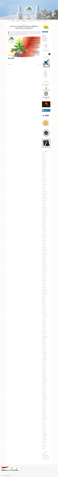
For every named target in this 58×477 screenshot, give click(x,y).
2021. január (43, 245)
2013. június (43, 403)
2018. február (44, 305)
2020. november (44, 249)
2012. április (43, 426)
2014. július (43, 383)
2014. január (43, 392)
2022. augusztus (44, 216)
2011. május (43, 446)
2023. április (43, 207)
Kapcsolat (45, 20)
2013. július (43, 401)
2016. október (44, 334)
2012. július (43, 421)
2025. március (44, 175)
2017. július (43, 318)
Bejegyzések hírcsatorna (45, 455)
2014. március (44, 390)
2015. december (44, 352)
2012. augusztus (44, 419)
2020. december (44, 247)
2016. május (43, 343)
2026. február (44, 160)
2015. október (44, 356)
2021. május (43, 238)
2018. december (44, 287)
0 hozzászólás (39, 64)
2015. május (43, 365)
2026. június (43, 155)
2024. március (44, 189)
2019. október (44, 269)
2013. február (44, 410)
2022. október (44, 213)
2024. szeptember (44, 184)
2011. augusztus (44, 441)
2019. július (43, 274)
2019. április (43, 280)
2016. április (43, 345)
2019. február (44, 283)
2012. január (43, 432)
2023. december (44, 193)
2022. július (43, 218)
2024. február (44, 191)
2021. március (44, 242)
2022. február (44, 225)
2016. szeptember (44, 336)
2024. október (44, 182)
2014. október (44, 377)
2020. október (44, 251)
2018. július (43, 296)
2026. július (43, 153)
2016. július (43, 339)
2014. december (44, 374)
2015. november (44, 354)
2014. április (43, 388)
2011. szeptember (44, 439)
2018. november (44, 289)
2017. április (43, 323)
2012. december (44, 412)
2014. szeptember (44, 379)
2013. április (43, 406)
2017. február (44, 327)
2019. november (44, 267)
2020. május (43, 256)
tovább (24, 61)
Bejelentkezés (44, 453)
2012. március (44, 428)
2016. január (43, 350)
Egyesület (17, 20)
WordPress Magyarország (45, 458)
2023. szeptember (44, 198)
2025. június (43, 169)
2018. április (43, 301)
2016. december (44, 330)
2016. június (43, 341)
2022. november (44, 211)
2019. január (43, 285)
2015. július (43, 361)
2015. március (44, 368)
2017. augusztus (44, 316)
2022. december (44, 209)
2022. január (43, 227)
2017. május (43, 321)
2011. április (43, 448)
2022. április (43, 222)
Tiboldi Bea (10, 64)
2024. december (44, 178)
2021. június (43, 236)
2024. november (44, 180)
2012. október (44, 415)
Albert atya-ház (32, 20)
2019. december (44, 265)
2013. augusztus (44, 399)
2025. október (44, 164)
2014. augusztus (44, 381)
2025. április (43, 173)
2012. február (44, 430)
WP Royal (9, 475)
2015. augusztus (44, 359)
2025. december (44, 162)
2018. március (44, 303)
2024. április (43, 187)
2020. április (43, 258)
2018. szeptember (44, 292)
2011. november (44, 435)
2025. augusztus (44, 166)
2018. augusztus (44, 294)
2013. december (44, 394)
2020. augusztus (44, 254)
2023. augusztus (44, 200)
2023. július (43, 202)
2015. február (44, 370)
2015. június (43, 363)
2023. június (43, 204)
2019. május (43, 278)
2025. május (43, 171)
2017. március (44, 325)
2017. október (44, 312)
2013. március (44, 408)
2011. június (43, 444)
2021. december (44, 229)
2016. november (44, 332)
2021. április (43, 240)
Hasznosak (39, 20)
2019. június (43, 276)
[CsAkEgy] (29, 10)
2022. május (43, 220)
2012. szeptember (44, 417)
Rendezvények (24, 20)
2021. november (44, 231)
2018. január (43, 307)
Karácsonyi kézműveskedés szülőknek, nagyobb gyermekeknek (24, 27)
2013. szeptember (44, 397)
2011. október (44, 437)
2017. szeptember (44, 314)
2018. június (43, 298)
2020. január (43, 263)
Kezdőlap (13, 20)
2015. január (43, 372)
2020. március (44, 260)
